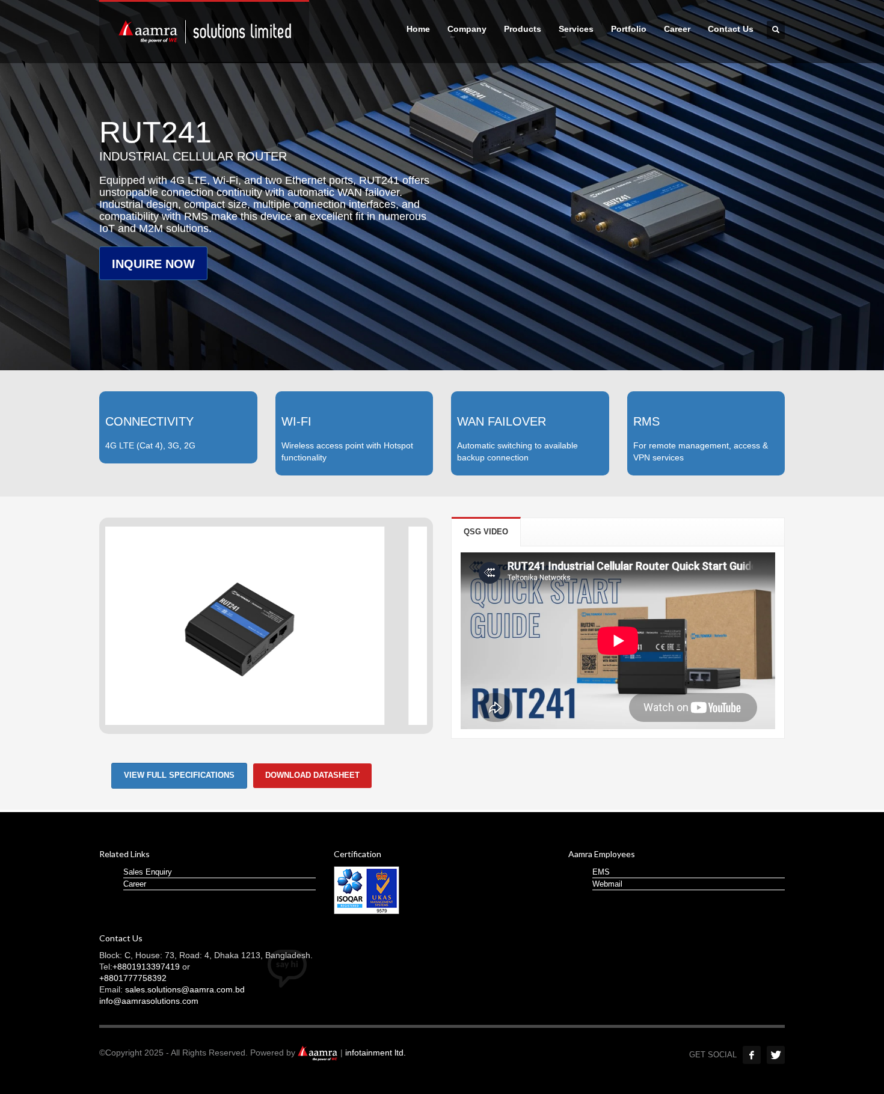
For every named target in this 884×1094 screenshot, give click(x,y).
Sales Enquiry (147, 871)
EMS (601, 871)
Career (134, 883)
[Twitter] (776, 1055)
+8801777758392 (133, 978)
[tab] (486, 531)
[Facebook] (752, 1055)
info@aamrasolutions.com (148, 1001)
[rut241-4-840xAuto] (266, 626)
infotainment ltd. (375, 1052)
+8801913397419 (146, 966)
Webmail (607, 883)
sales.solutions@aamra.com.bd (185, 989)
